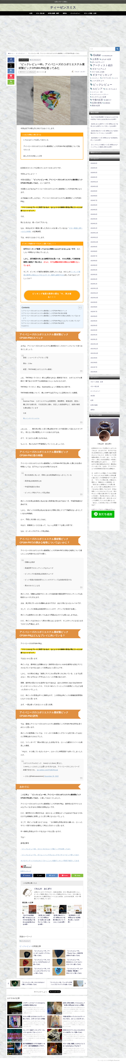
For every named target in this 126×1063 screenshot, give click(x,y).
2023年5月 (94, 265)
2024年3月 (94, 219)
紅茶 (31, 13)
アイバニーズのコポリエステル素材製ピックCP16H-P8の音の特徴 (45, 313)
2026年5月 (94, 163)
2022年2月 (94, 334)
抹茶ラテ (108, 100)
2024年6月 (94, 205)
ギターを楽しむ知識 (98, 72)
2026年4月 (94, 168)
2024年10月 (94, 186)
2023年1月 (94, 283)
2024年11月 (94, 181)
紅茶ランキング (26, 871)
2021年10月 (94, 353)
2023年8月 (94, 251)
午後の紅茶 (97, 100)
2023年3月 (94, 274)
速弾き (65, 13)
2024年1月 (94, 228)
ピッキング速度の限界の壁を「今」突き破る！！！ (51, 295)
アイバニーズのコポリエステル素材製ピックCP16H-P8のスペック (45, 310)
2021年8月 (94, 362)
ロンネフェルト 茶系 (97, 92)
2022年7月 (94, 311)
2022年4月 (94, 325)
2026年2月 (94, 177)
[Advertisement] (63, 30)
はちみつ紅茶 (106, 59)
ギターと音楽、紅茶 (90, 13)
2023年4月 (94, 270)
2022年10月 (94, 297)
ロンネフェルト (111, 89)
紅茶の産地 (97, 103)
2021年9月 (94, 358)
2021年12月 (94, 344)
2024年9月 (94, 191)
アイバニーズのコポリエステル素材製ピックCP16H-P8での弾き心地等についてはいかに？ (51, 317)
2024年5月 (94, 209)
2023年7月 (94, 256)
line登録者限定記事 (107, 55)
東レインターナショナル (31, 418)
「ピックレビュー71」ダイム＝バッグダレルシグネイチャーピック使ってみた (50, 855)
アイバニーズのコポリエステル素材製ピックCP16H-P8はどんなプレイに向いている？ (51, 320)
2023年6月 (94, 260)
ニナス (116, 78)
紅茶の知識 (94, 405)
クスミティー (95, 78)
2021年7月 (94, 367)
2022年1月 (94, 339)
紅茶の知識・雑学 (53, 13)
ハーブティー (98, 81)
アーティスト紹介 (103, 65)
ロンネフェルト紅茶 (99, 97)
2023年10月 (94, 242)
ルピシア (98, 89)
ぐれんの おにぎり (80, 71)
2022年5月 (94, 321)
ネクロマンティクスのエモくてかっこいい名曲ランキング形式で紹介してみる (50, 860)
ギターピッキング (102, 75)
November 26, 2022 (51, 776)
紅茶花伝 (107, 103)
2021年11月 (94, 348)
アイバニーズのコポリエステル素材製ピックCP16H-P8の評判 (43, 323)
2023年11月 (94, 237)
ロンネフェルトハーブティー (100, 94)
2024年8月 (94, 195)
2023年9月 (94, 246)
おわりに (26, 325)
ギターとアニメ (99, 69)
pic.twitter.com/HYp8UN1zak (47, 770)
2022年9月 (94, 302)
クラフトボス (107, 78)
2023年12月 (94, 232)
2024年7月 (94, 200)
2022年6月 (94, 316)
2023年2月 (94, 279)
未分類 (93, 395)
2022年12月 (94, 288)
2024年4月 (94, 214)
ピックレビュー (75, 13)
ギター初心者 (40, 13)
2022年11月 (94, 293)
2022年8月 (94, 307)
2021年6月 (94, 371)
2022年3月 (94, 330)
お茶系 (95, 59)
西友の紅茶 (96, 105)
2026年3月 (94, 172)
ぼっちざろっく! (98, 62)
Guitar (97, 55)
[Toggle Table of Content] (79, 307)
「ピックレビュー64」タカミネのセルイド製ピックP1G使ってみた (46, 849)
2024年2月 (94, 223)
